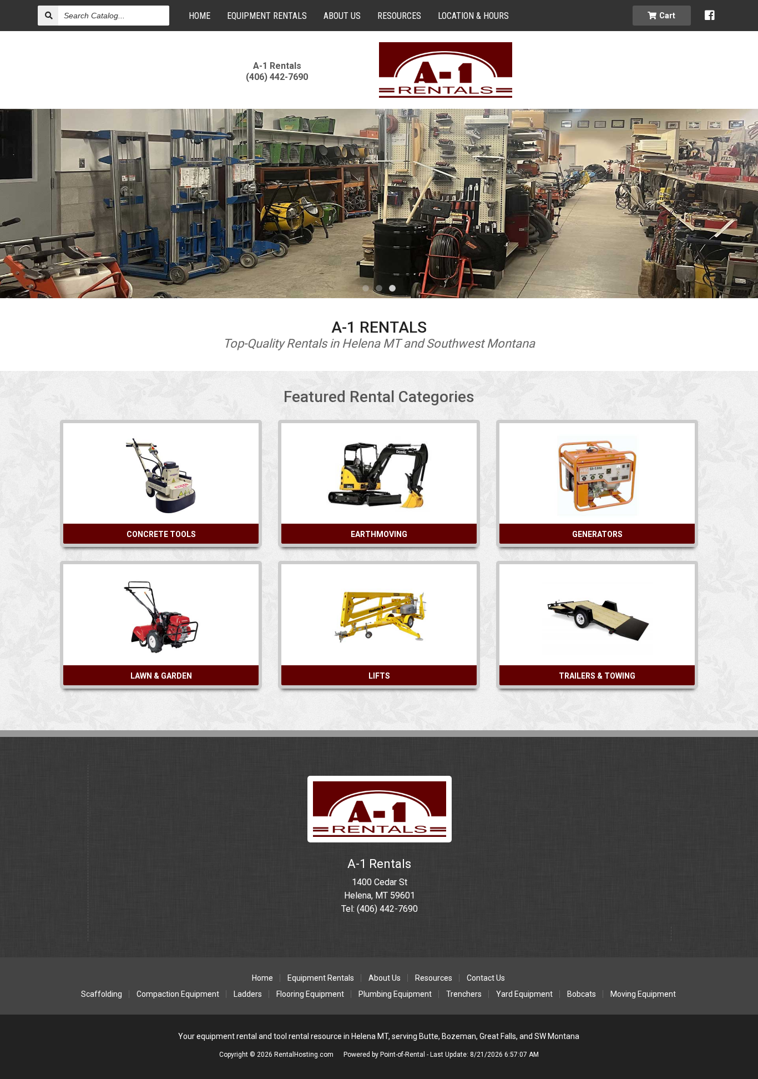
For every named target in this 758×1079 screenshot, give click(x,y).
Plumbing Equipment (395, 994)
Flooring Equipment (310, 994)
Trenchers (464, 994)
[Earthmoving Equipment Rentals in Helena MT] (379, 512)
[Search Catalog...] (48, 15)
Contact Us (486, 977)
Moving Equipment (643, 994)
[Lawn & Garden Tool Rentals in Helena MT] (160, 653)
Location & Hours (473, 16)
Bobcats (581, 994)
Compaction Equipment (178, 994)
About (342, 16)
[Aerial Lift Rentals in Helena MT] (379, 653)
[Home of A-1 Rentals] (379, 839)
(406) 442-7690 (277, 71)
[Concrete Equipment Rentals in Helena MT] (160, 512)
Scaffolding (101, 994)
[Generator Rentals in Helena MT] (597, 512)
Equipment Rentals (267, 16)
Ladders (248, 994)
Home (199, 16)
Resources (399, 16)
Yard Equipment (524, 994)
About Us (384, 977)
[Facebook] (710, 15)
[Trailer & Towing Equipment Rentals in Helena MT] (597, 653)
